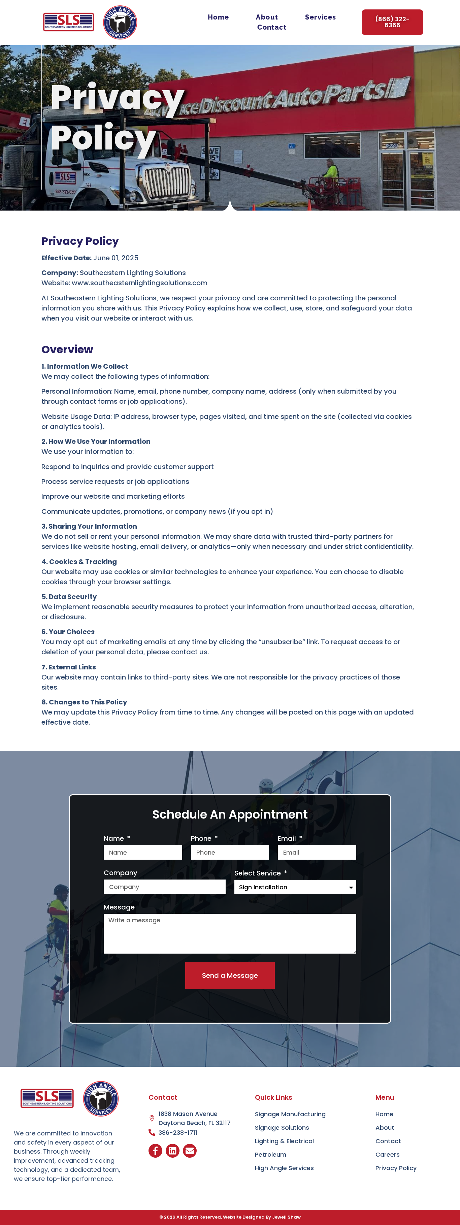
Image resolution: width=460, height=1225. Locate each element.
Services (320, 17)
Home (218, 17)
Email (288, 838)
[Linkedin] (172, 1151)
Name (115, 838)
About (267, 17)
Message (119, 907)
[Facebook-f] (155, 1151)
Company (120, 873)
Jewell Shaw (286, 1217)
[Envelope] (190, 1151)
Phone (202, 838)
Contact (272, 27)
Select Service (258, 873)
